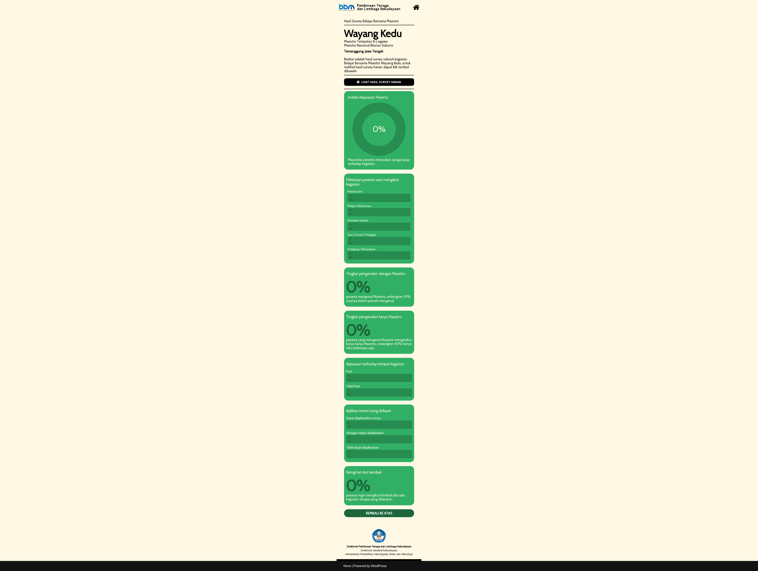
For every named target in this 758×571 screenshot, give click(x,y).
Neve (347, 566)
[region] (379, 280)
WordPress (379, 566)
